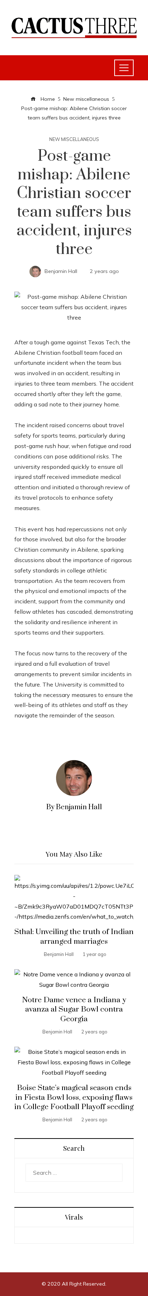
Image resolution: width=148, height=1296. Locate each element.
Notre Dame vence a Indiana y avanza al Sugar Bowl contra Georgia (74, 1009)
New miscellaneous (74, 139)
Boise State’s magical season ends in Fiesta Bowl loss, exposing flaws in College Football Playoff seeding (74, 1097)
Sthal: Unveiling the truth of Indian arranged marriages (74, 936)
